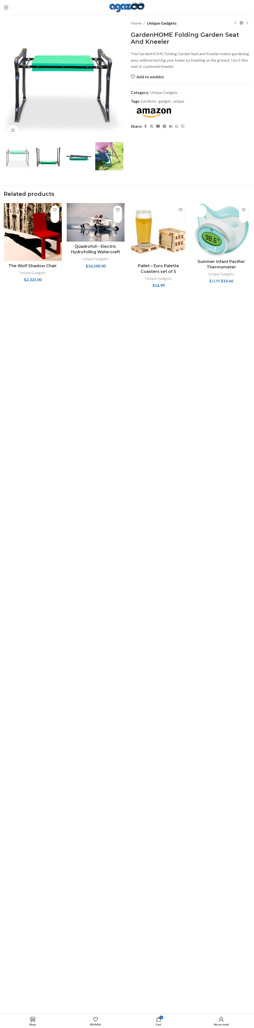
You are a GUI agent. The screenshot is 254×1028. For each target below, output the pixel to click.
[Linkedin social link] (171, 126)
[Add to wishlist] (55, 210)
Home (136, 23)
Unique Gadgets (162, 23)
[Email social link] (158, 126)
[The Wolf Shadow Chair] (33, 232)
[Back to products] (241, 23)
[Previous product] (235, 23)
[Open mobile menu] (6, 7)
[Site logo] (127, 6)
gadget (165, 101)
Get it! (55, 218)
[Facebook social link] (145, 126)
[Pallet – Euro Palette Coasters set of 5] (158, 232)
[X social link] (151, 126)
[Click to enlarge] (13, 130)
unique (178, 101)
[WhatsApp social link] (177, 126)
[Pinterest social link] (164, 126)
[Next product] (247, 23)
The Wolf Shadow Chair (32, 265)
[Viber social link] (183, 126)
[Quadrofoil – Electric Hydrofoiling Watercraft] (96, 222)
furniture (148, 101)
